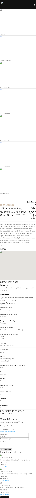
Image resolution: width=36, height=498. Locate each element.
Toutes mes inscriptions (7, 432)
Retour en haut (4, 497)
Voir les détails (4, 467)
